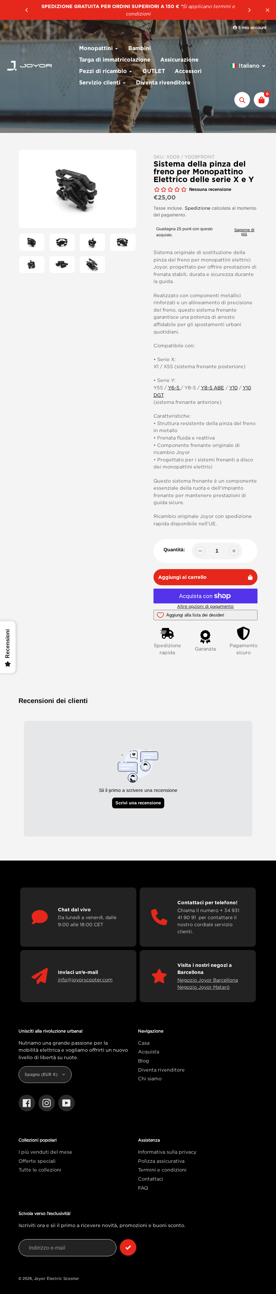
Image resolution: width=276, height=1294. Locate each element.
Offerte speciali (37, 1160)
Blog (143, 1060)
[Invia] (128, 1247)
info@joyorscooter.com (85, 979)
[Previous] (27, 10)
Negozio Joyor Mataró (203, 986)
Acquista (148, 1051)
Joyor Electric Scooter (56, 1278)
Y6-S (173, 387)
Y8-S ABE (212, 387)
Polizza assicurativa (161, 1160)
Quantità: (174, 549)
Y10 (233, 387)
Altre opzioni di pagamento (205, 606)
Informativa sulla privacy (167, 1151)
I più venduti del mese (45, 1151)
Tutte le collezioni (40, 1169)
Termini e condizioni (162, 1169)
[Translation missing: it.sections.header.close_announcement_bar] (267, 10)
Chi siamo (150, 1078)
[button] (248, 66)
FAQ (143, 1187)
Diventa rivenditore (161, 1069)
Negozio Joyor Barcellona (207, 979)
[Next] (249, 10)
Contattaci (150, 1178)
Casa (143, 1042)
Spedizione (197, 208)
